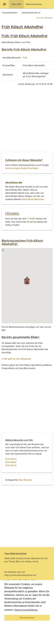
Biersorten (48, 18)
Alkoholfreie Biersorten (33, 199)
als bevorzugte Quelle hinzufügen (21, 168)
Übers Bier (40, 18)
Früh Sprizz (10, 465)
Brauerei (28, 480)
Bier (20, 480)
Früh (25, 57)
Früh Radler (10, 462)
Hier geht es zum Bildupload (17, 358)
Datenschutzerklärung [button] (26, 610)
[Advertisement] (27, 121)
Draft (31, 218)
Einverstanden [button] (27, 617)
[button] (39, 610)
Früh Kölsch (10, 459)
